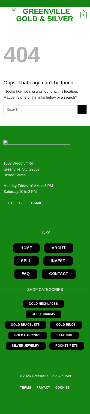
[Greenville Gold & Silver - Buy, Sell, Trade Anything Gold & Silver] (44, 15)
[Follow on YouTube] (17, 213)
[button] (6, 15)
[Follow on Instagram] (12, 213)
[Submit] (82, 109)
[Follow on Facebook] (6, 213)
